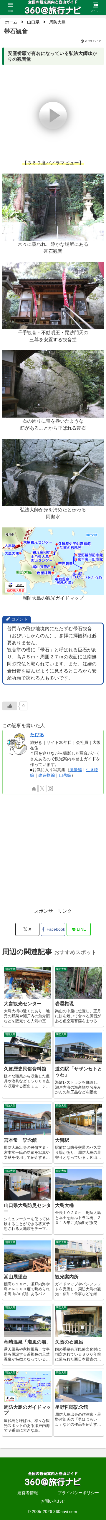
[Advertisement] (53, 854)
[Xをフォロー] (42, 788)
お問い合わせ (53, 1501)
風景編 (75, 769)
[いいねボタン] (9, 706)
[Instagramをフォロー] (50, 788)
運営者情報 (27, 1492)
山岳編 (65, 775)
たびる (37, 734)
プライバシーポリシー (78, 1492)
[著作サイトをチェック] (34, 788)
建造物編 (46, 775)
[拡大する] (96, 181)
